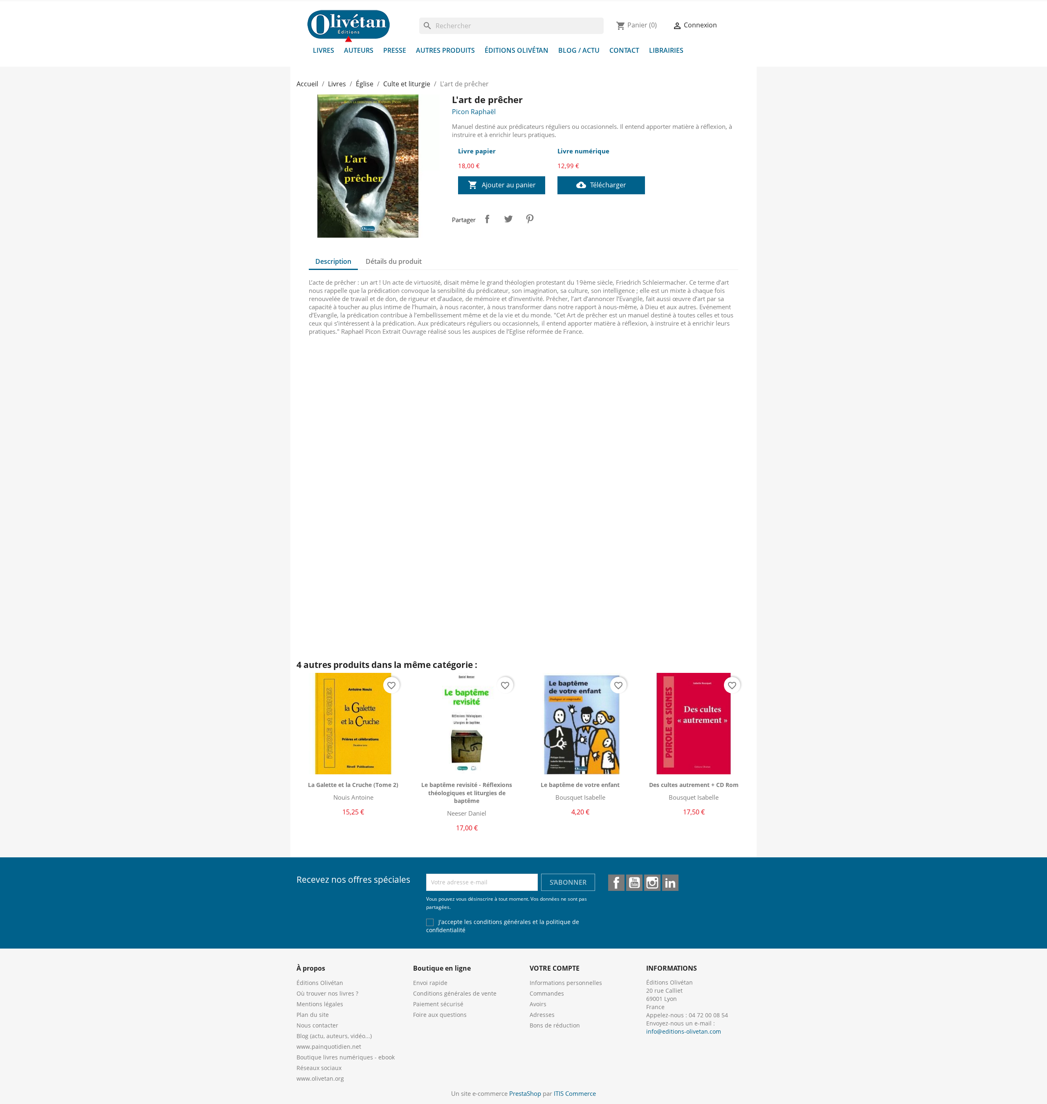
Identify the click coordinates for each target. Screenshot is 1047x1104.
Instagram (652, 883)
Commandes (547, 993)
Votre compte (555, 968)
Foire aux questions (440, 1015)
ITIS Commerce (575, 1093)
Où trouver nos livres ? (327, 993)
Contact (624, 50)
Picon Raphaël (474, 111)
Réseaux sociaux (319, 1068)
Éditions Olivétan (516, 50)
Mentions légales (320, 1004)
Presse (394, 50)
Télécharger (601, 185)
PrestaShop (525, 1093)
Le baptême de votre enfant (580, 785)
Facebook (616, 883)
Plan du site (313, 1015)
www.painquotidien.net (329, 1046)
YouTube (634, 883)
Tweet (508, 219)
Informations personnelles (566, 983)
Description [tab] (333, 261)
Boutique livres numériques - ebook (346, 1057)
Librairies (666, 50)
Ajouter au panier (502, 185)
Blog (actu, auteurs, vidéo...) (334, 1036)
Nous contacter (317, 1025)
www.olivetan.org (320, 1078)
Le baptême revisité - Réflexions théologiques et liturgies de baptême (466, 793)
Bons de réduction (555, 1025)
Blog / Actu (579, 50)
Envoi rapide (430, 983)
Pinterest (529, 219)
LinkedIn (670, 883)
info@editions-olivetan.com (683, 1031)
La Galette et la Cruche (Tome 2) (353, 785)
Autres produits (445, 50)
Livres (323, 50)
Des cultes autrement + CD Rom (694, 785)
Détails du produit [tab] (394, 261)
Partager (487, 219)
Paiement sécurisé (438, 1004)
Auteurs (358, 50)
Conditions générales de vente (455, 993)
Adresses (542, 1015)
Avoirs (538, 1004)
